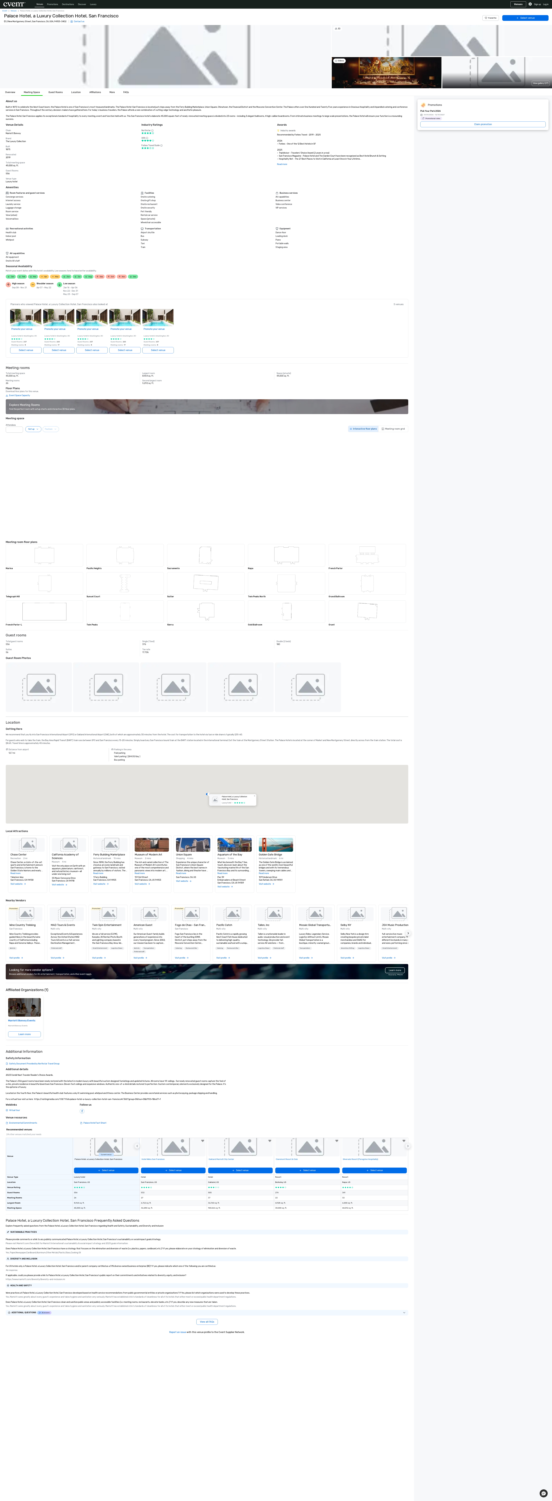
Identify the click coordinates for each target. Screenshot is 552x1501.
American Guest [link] (143, 925)
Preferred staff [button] (56, 948)
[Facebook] (82, 1111)
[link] (25, 914)
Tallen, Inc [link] (263, 925)
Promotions (52, 4)
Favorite (492, 18)
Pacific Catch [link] (224, 925)
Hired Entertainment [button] (100, 948)
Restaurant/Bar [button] (191, 948)
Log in (546, 4)
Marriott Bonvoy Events (21, 1020)
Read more (282, 164)
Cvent (4, 11)
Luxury (93, 4)
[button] (165, 56)
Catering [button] (179, 948)
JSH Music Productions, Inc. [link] (398, 925)
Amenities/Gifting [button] (347, 948)
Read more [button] (15, 873)
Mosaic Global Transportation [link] (315, 925)
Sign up (537, 4)
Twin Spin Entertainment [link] (106, 925)
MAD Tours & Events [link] (63, 925)
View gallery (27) (540, 83)
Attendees (11, 425)
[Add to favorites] (202, 1141)
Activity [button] (12, 948)
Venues (39, 4)
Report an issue (177, 1332)
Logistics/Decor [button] (116, 948)
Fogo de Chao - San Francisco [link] (191, 925)
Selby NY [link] (346, 925)
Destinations (68, 4)
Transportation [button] (149, 948)
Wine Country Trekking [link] (22, 925)
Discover (82, 4)
